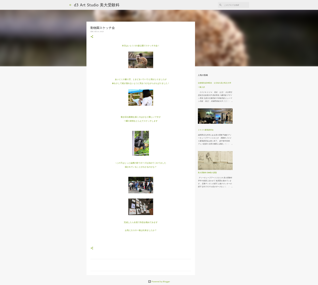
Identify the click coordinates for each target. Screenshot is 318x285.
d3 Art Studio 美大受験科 (97, 5)
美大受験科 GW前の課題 (207, 173)
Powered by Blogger (160, 281)
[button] (91, 37)
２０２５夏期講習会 (206, 130)
